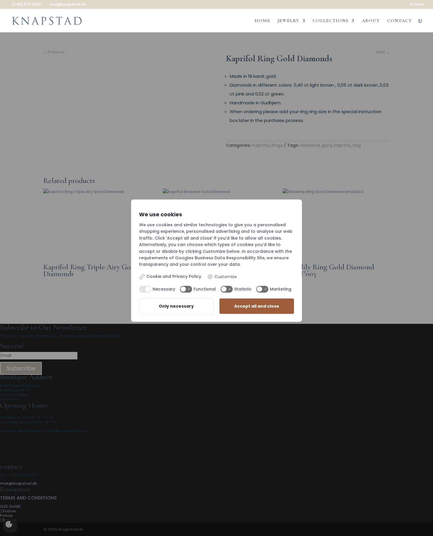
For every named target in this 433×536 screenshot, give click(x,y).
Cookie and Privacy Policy (173, 276)
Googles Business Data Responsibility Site (220, 258)
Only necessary (176, 306)
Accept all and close (256, 306)
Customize (225, 277)
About (371, 21)
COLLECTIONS (330, 21)
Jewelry (288, 21)
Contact (399, 21)
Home (262, 21)
